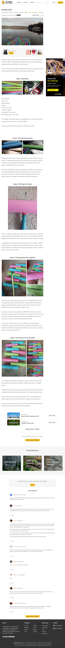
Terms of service (29, 643)
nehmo (14, 520)
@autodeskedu (58, 628)
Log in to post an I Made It (32, 440)
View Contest (52, 415)
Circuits (26, 625)
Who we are (45, 633)
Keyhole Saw (13, 565)
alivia (14, 505)
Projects (19, 2)
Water (16, 12)
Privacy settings (48, 643)
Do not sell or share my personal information (26, 645)
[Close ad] (64, 59)
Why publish (45, 625)
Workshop (26, 627)
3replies (12, 597)
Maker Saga (16, 575)
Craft (25, 631)
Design (26, 629)
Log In (54, 2)
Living (34, 627)
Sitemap (44, 631)
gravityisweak (16, 603)
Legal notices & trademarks (44, 645)
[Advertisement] (55, 77)
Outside (12, 12)
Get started (44, 627)
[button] (42, 15)
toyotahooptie (16, 494)
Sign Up (60, 2)
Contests (25, 2)
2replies (12, 515)
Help (43, 629)
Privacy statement (38, 643)
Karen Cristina (16, 546)
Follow (11, 53)
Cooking (35, 625)
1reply (12, 541)
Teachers (32, 2)
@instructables (58, 625)
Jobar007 (15, 561)
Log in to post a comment (32, 616)
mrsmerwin (5, 12)
